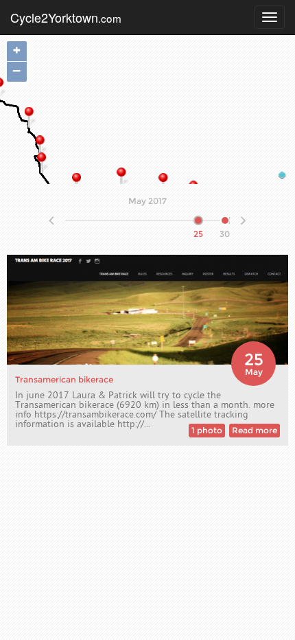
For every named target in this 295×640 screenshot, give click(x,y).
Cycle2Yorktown (65, 17)
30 (225, 219)
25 (198, 219)
